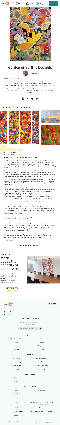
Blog (16, 402)
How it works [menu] (17, 3)
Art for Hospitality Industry (41, 365)
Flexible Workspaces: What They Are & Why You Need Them (42, 403)
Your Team (16, 350)
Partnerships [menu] (23, 3)
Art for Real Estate (41, 358)
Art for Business (16, 358)
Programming (41, 346)
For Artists (16, 369)
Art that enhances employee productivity (41, 411)
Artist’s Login (41, 369)
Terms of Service (48, 422)
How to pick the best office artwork (16, 411)
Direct (16, 381)
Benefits (16, 342)
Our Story (41, 342)
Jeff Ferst (34, 73)
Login (33, 3)
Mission (42, 338)
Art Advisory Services (16, 338)
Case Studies (41, 390)
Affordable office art (16, 415)
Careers (42, 350)
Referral (42, 378)
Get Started (53, 3)
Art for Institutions (16, 365)
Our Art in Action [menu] (27, 3)
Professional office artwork (16, 408)
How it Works (16, 346)
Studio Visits (16, 394)
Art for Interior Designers (16, 362)
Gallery (16, 390)
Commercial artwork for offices (41, 408)
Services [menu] (19, 3)
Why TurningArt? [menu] (13, 3)
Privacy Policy (38, 422)
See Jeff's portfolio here (30, 246)
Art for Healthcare (42, 362)
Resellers (16, 378)
